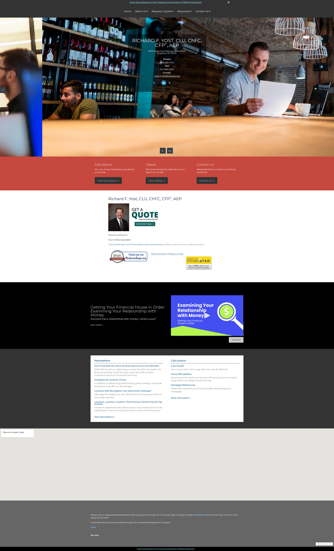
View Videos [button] (155, 180)
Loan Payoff (177, 366)
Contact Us (201, 11)
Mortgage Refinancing (183, 385)
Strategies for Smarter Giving (110, 380)
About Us (140, 11)
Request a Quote (162, 11)
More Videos (97, 325)
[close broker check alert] (229, 2)
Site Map (95, 535)
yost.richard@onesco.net (167, 76)
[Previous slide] (3, 90)
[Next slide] (331, 90)
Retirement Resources (167, 254)
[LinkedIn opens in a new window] (163, 83)
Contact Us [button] (205, 180)
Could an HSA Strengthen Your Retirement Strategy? (123, 391)
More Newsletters (104, 417)
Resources (183, 11)
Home (127, 11)
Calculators (178, 360)
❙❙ (170, 151)
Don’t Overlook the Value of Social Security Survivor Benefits (126, 366)
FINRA (197, 515)
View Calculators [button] (107, 180)
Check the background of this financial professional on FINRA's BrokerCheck (166, 2)
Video (93, 527)
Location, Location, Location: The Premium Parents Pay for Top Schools (128, 403)
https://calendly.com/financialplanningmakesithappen (136, 244)
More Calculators (181, 398)
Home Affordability (181, 374)
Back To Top (323, 544)
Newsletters (102, 360)
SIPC (202, 515)
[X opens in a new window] (169, 83)
